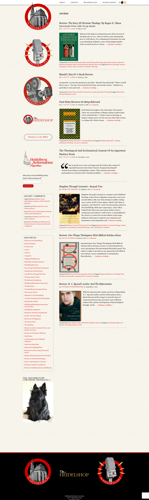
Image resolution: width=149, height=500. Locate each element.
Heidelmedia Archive (31, 301)
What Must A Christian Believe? (34, 262)
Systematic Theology (103, 92)
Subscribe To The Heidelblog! (33, 295)
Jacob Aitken (67, 238)
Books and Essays (30, 243)
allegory (102, 274)
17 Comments (94, 105)
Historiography (101, 62)
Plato (83, 276)
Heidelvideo (28, 336)
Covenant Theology (78, 225)
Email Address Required (32, 178)
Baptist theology (102, 225)
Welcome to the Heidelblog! (33, 240)
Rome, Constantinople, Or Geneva (35, 361)
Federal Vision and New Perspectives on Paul (82, 92)
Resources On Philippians (32, 319)
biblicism (109, 274)
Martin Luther (76, 323)
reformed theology (83, 227)
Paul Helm (69, 143)
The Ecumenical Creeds (31, 277)
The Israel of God (29, 322)
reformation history (70, 325)
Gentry (123, 225)
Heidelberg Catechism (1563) (33, 271)
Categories (27, 256)
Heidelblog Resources (31, 265)
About (62, 2)
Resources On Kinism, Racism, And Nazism (37, 368)
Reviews (97, 64)
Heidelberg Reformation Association (36, 283)
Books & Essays (109, 2)
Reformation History (88, 323)
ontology (78, 276)
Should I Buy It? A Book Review (76, 74)
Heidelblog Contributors (32, 309)
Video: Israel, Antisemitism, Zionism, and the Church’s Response (37, 201)
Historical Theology (89, 62)
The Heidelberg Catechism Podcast (35, 289)
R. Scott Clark (68, 29)
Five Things (116, 274)
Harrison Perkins (69, 189)
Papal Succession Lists (31, 344)
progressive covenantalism (68, 227)
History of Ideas (112, 62)
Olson (70, 66)
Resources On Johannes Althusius (35, 333)
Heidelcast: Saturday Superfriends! (35, 312)
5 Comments (92, 238)
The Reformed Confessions (32, 280)
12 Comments (96, 189)
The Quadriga (28, 325)
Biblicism (70, 274)
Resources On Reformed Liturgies (35, 358)
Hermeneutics (83, 274)
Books (80, 62)
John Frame (120, 92)
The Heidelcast (90, 2)
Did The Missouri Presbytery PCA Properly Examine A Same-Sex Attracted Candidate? (37, 224)
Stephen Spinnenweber (72, 287)
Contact (74, 2)
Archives (27, 253)
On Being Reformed (88, 140)
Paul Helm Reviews (79, 101)
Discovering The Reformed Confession (36, 268)
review (74, 66)
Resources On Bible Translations (34, 365)
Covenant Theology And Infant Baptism (37, 298)
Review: (90, 235)
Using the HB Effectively (32, 259)
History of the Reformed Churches (83, 64)
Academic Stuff (72, 62)
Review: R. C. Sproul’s (85, 283)
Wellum (97, 227)
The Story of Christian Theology (87, 66)
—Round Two (80, 186)
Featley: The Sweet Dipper (32, 316)
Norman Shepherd (65, 94)
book (108, 323)
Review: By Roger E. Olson (90, 23)
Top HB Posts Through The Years (35, 274)
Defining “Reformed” (74, 140)
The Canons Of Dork (30, 292)
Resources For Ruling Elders (33, 347)
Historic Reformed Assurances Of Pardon (37, 355)
